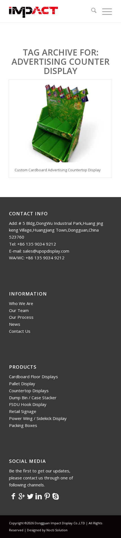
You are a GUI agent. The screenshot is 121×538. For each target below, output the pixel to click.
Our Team (19, 310)
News (14, 324)
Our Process (21, 317)
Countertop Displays (29, 390)
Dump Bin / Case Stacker (33, 397)
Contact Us (19, 331)
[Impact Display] (50, 11)
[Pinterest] (47, 496)
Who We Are (21, 303)
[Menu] (104, 11)
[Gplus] (21, 496)
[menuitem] (91, 11)
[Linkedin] (38, 496)
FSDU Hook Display (27, 404)
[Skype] (55, 496)
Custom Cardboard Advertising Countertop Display (58, 169)
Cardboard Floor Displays (33, 376)
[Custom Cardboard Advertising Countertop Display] (60, 121)
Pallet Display (22, 383)
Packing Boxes (23, 425)
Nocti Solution (57, 530)
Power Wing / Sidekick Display (38, 418)
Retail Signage (22, 411)
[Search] (91, 11)
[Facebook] (13, 496)
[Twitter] (30, 496)
